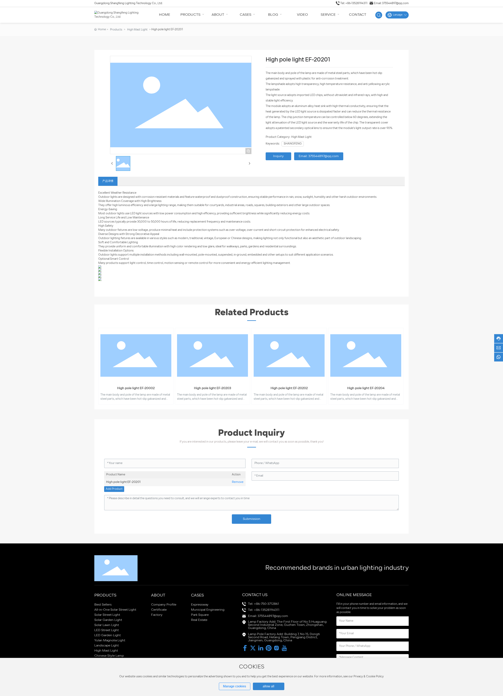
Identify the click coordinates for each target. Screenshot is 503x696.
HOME (164, 15)
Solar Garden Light (108, 620)
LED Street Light (106, 630)
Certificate (159, 609)
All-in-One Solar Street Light (115, 609)
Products (116, 29)
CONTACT (357, 15)
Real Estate (199, 620)
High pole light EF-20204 (366, 388)
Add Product (114, 489)
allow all (268, 686)
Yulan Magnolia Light (109, 640)
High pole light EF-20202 (289, 388)
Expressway (199, 604)
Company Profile (163, 604)
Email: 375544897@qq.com (391, 3)
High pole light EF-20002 (136, 388)
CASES (246, 15)
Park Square (200, 615)
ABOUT (218, 15)
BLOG (273, 15)
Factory (156, 615)
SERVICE (328, 15)
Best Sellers (103, 604)
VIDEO (302, 15)
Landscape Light (106, 645)
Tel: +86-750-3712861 (263, 604)
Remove (237, 482)
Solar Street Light (107, 615)
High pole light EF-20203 (212, 388)
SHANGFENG (293, 143)
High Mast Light (137, 29)
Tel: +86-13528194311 (353, 3)
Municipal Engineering (207, 609)
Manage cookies (234, 686)
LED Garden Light (107, 635)
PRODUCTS (190, 15)
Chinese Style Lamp (109, 655)
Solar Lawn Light (106, 625)
